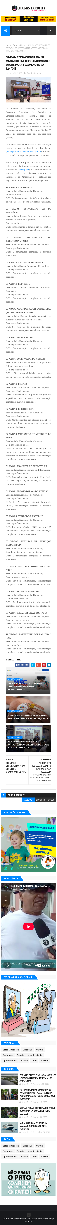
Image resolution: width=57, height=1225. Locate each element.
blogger (40, 800)
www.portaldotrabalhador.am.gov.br (24, 151)
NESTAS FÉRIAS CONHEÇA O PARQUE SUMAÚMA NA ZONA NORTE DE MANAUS (37, 1110)
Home (8, 45)
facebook (28, 800)
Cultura (39, 1049)
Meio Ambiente (35, 1055)
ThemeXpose (19, 1218)
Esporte (20, 1055)
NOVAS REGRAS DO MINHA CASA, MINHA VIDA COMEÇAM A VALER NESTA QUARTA (27, 717)
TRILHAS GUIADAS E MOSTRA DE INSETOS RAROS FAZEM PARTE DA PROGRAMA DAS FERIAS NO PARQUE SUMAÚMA (37, 1094)
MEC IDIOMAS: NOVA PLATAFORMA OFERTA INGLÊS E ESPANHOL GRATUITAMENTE (24, 686)
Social (34, 1060)
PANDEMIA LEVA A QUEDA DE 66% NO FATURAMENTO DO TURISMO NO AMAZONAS (37, 1077)
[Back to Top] (29, 1215)
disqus (51, 800)
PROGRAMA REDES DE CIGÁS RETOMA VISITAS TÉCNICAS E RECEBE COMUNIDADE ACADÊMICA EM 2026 (28, 744)
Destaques (8, 1055)
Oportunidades (19, 45)
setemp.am (24, 169)
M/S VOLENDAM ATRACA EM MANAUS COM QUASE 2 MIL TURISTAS (33, 1125)
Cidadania (27, 1049)
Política (24, 1060)
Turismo (44, 1060)
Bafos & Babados (11, 1049)
